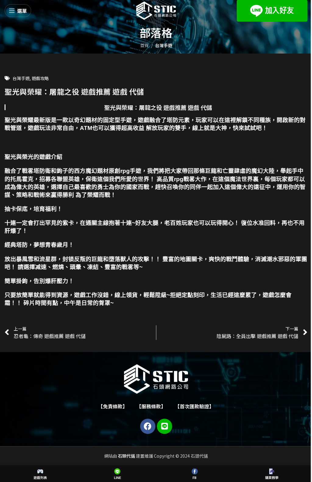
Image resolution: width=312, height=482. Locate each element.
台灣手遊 (163, 45)
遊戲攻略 (40, 78)
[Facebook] (147, 426)
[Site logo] (156, 10)
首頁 (144, 45)
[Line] (164, 426)
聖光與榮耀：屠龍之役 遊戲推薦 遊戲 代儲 (158, 107)
